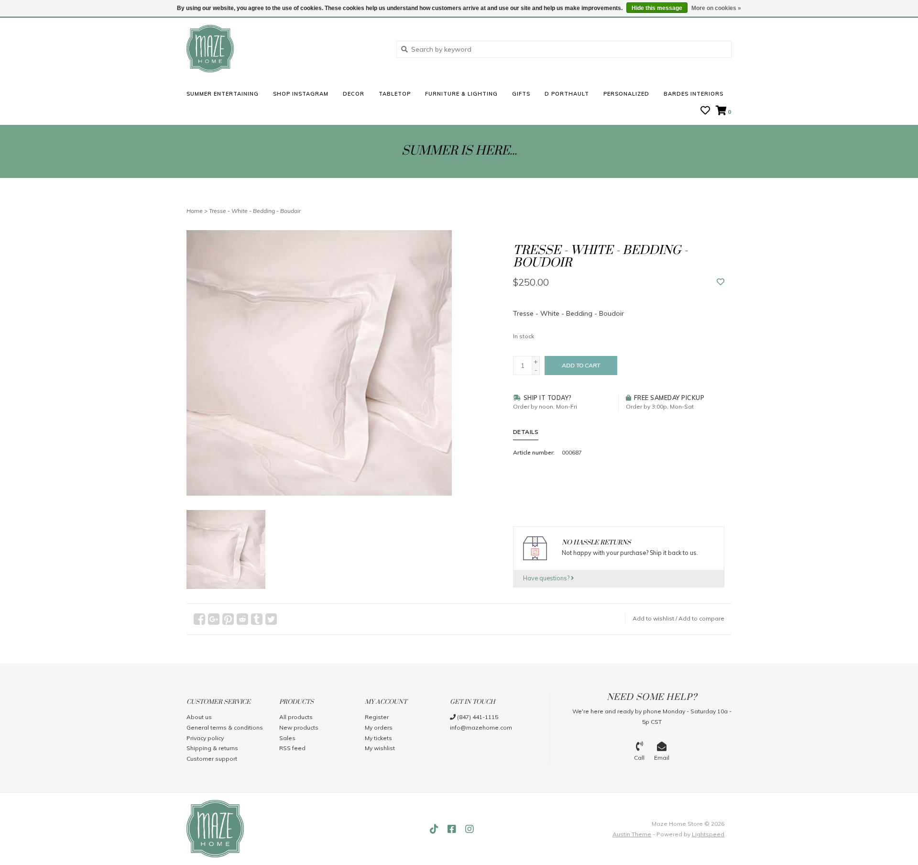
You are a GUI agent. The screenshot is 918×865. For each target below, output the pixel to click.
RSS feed (292, 748)
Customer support (211, 758)
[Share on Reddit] (242, 619)
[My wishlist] (705, 111)
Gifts (521, 93)
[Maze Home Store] (284, 49)
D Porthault (567, 93)
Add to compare (701, 618)
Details (526, 431)
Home (194, 210)
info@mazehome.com (481, 727)
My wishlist (380, 748)
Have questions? (547, 578)
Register (377, 717)
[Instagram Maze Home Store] (469, 829)
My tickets (378, 738)
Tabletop (395, 93)
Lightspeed (708, 834)
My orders (379, 727)
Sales (287, 738)
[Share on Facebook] (199, 619)
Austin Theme (631, 834)
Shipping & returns (212, 748)
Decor (353, 93)
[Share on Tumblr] (256, 619)
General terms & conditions (224, 727)
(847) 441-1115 (477, 717)
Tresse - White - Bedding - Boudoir (255, 210)
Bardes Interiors (693, 93)
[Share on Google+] (213, 619)
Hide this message (657, 8)
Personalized (626, 93)
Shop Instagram (300, 93)
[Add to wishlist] (720, 282)
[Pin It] (228, 619)
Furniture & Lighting (461, 93)
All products (296, 717)
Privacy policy (205, 738)
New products (298, 727)
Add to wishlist (653, 618)
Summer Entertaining (222, 93)
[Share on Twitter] (271, 619)
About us (199, 717)
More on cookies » (716, 8)
